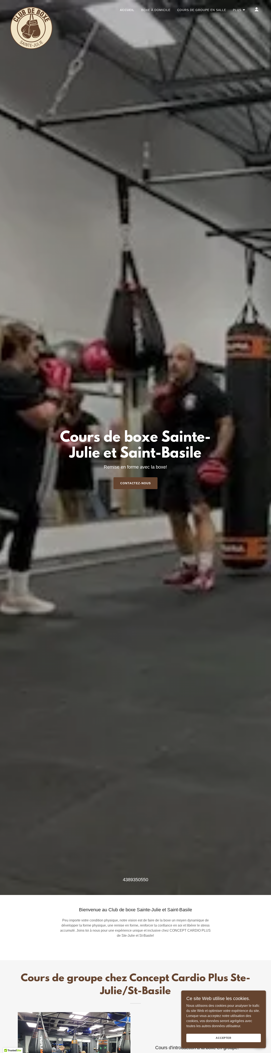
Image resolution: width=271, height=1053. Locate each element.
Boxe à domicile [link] (155, 10)
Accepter (223, 1037)
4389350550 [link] (135, 879)
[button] (239, 9)
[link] (31, 8)
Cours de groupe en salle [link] (201, 10)
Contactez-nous (135, 483)
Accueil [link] (127, 10)
